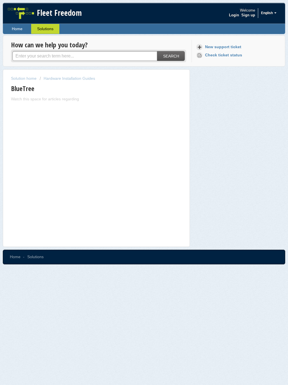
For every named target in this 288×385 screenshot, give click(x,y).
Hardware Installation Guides (69, 78)
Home (17, 28)
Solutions (45, 28)
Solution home (24, 78)
